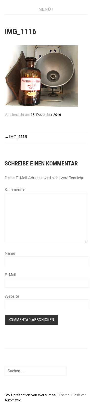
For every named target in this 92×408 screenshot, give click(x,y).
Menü (45, 9)
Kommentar (15, 190)
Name (10, 253)
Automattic (13, 400)
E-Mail (10, 275)
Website (12, 296)
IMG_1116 (18, 137)
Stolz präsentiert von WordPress (30, 395)
